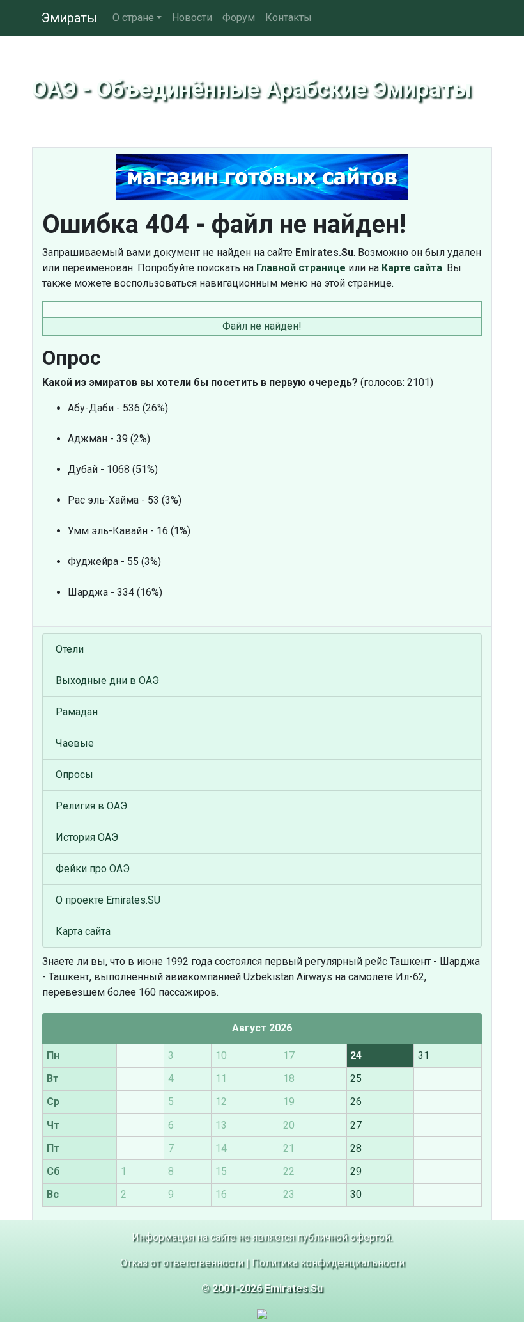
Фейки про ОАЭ (93, 869)
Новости (192, 18)
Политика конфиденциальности (328, 1263)
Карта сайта (83, 931)
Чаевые (75, 743)
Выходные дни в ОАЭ (107, 680)
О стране (133, 18)
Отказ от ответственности (181, 1263)
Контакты (288, 18)
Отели (70, 649)
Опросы (74, 775)
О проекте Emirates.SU (108, 900)
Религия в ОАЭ (91, 806)
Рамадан (77, 712)
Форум (238, 18)
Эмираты (69, 18)
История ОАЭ (87, 837)
